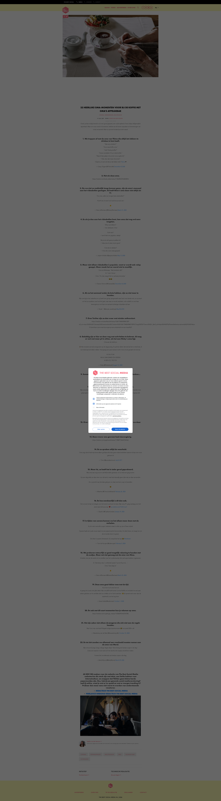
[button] (110, 407)
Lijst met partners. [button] (117, 416)
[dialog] (110, 400)
